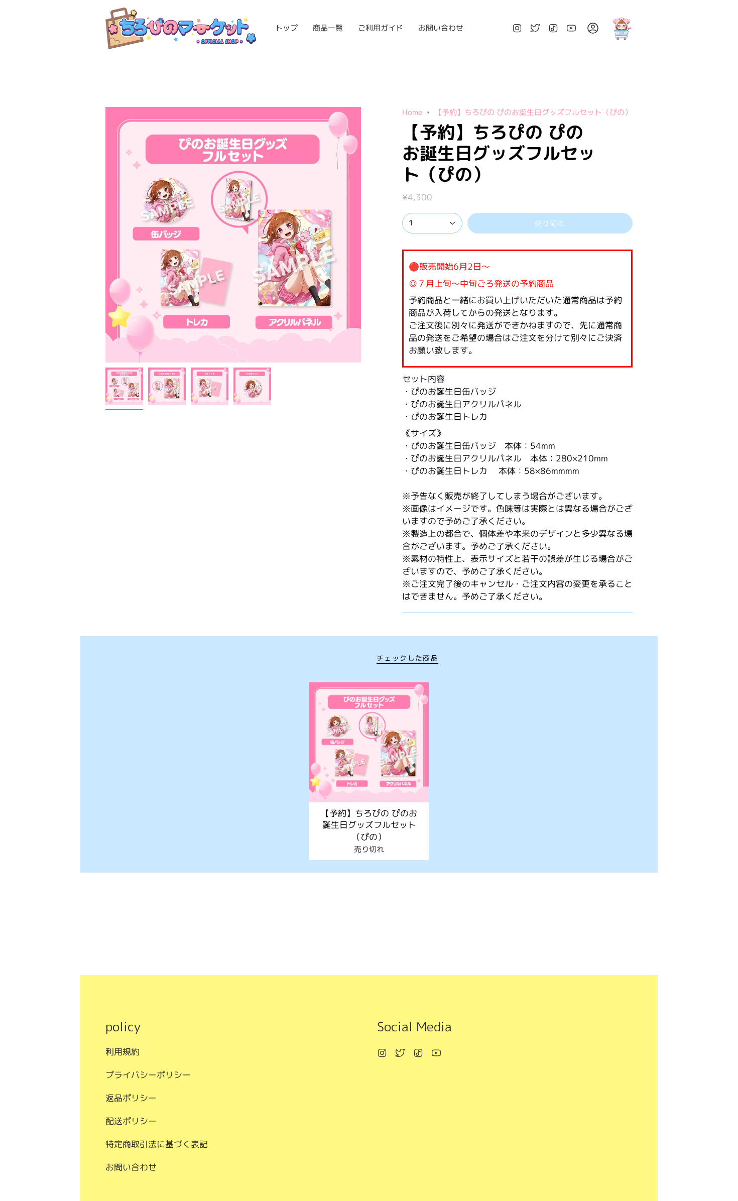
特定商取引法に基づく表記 (156, 1144)
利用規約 (122, 1051)
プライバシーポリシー (148, 1074)
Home (412, 112)
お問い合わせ (131, 1167)
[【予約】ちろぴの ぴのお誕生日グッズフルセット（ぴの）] (369, 742)
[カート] (621, 28)
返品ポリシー (131, 1098)
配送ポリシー (131, 1121)
